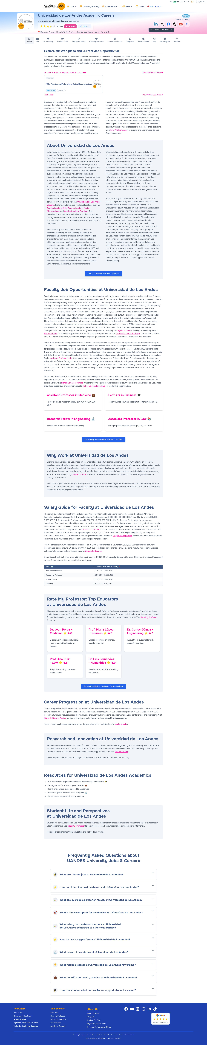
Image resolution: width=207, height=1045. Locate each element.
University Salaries (93, 551)
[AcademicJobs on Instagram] (138, 1009)
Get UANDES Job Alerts (160, 30)
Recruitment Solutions (22, 1016)
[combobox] (192, 1)
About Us (92, 1009)
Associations (56, 1023)
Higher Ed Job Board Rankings (26, 1026)
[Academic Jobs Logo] (54, 6)
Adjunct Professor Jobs (61, 358)
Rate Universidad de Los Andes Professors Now (103, 686)
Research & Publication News (99, 1027)
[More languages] (188, 1)
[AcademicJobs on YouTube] (132, 1009)
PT (185, 1)
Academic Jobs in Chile (57, 208)
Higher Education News (96, 1024)
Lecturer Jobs (121, 724)
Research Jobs (50, 333)
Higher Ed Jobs (124, 330)
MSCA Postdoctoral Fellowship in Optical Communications (69, 84)
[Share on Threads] (174, 24)
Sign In (200, 2)
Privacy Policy (78, 1035)
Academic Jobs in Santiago (76, 211)
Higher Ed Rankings (58, 1019)
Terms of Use (91, 1035)
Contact (90, 1017)
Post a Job (48, 95)
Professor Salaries (91, 529)
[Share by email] (181, 24)
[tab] (29, 40)
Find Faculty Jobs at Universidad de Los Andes (104, 439)
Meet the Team (93, 1013)
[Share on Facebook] (168, 24)
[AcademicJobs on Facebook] (126, 1009)
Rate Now (70, 26)
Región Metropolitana (122, 535)
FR (182, 1)
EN (175, 1)
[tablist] (103, 40)
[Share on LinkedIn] (156, 24)
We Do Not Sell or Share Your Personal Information (116, 1035)
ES (178, 1)
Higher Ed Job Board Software (26, 1023)
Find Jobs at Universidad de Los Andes (103, 274)
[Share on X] (162, 24)
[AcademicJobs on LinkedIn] (149, 1009)
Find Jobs (54, 1013)
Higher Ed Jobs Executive (94, 386)
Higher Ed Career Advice (72, 383)
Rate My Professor (118, 130)
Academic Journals (58, 1026)
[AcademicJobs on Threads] (144, 1009)
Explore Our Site (93, 1020)
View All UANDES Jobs (152, 72)
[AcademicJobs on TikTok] (155, 1009)
